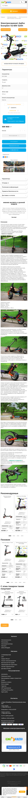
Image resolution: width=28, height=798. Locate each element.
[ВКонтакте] (3, 157)
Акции (3, 680)
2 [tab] (12, 582)
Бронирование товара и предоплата (11, 678)
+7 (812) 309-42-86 (6, 713)
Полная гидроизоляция (7, 666)
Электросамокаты (6, 640)
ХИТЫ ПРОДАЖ (5, 647)
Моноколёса (4, 642)
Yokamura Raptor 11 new (7, 542)
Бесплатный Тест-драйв (7, 662)
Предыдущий (5, 29)
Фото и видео (5, 684)
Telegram (21, 121)
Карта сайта (4, 692)
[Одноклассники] (5, 157)
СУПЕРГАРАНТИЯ (6, 655)
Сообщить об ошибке (7, 690)
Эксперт (14, 217)
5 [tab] (24, 582)
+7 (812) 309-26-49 (6, 707)
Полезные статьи (6, 676)
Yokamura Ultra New (21, 496)
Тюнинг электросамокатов (8, 660)
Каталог (15, 11)
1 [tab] (8, 582)
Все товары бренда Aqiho (14, 112)
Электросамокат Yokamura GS (7, 497)
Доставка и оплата (8, 195)
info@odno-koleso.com (7, 722)
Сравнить (13, 107)
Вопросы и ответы (6, 682)
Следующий (23, 29)
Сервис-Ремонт (5, 658)
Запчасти (3, 645)
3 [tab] (16, 582)
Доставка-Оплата (6, 668)
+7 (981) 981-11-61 (14, 150)
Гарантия (3, 686)
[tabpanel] (7, 514)
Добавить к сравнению (7, 522)
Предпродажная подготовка (9, 664)
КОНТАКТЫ (4, 674)
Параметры (6, 179)
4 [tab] (20, 582)
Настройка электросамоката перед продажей (7, 592)
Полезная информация (10, 187)
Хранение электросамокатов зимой (21, 592)
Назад (5, 625)
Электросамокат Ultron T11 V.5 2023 (21, 543)
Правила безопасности (10, 191)
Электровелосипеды (7, 644)
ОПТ (2, 656)
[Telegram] (7, 157)
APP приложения (6, 688)
